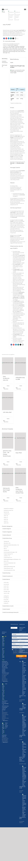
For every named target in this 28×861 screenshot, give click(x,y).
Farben (18, 311)
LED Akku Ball (7, 412)
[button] (4, 38)
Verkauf (17, 50)
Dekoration (7, 543)
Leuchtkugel (21, 47)
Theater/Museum (8, 568)
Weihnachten (5, 51)
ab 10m (6, 582)
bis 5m (6, 587)
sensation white (21, 49)
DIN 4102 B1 (22, 194)
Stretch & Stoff (10, 45)
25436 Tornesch (22, 633)
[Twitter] (4, 624)
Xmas (9, 52)
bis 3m (6, 586)
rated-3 (6, 519)
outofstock (6, 513)
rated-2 (6, 517)
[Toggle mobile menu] (25, 3)
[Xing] (4, 626)
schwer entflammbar (13, 49)
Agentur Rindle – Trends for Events (22, 629)
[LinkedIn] (2, 626)
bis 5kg (6, 603)
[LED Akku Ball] (7, 401)
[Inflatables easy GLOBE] (20, 366)
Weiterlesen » (5, 681)
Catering (6, 541)
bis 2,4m (6, 584)
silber (25, 49)
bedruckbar (22, 46)
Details (8, 385)
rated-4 (6, 521)
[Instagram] (6, 624)
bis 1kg (6, 599)
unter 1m (6, 593)
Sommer (7, 50)
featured (6, 512)
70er (9, 46)
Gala (5, 548)
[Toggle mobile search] (23, 3)
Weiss (16, 51)
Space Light (17, 136)
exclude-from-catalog (8, 508)
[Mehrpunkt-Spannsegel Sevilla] (7, 477)
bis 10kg (6, 597)
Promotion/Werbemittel (9, 563)
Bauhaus (18, 46)
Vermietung (21, 50)
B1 (15, 46)
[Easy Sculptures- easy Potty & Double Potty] (20, 476)
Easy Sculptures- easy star (6, 378)
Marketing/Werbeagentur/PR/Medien (12, 559)
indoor (13, 47)
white (19, 51)
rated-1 (6, 515)
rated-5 (6, 522)
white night (5, 52)
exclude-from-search (8, 510)
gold (7, 47)
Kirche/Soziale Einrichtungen (10, 552)
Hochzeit (9, 47)
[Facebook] (2, 624)
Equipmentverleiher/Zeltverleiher (11, 545)
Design (4, 47)
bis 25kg (6, 601)
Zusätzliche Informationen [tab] (5, 62)
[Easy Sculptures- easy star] (7, 365)
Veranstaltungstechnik (9, 570)
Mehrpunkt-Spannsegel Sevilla (6, 489)
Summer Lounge (12, 50)
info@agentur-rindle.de (22, 650)
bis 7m (6, 589)
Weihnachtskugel (11, 51)
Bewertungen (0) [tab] (4, 66)
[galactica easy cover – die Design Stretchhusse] (7, 441)
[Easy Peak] (20, 442)
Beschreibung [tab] (4, 58)
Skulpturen (16, 45)
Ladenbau (7, 555)
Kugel (16, 47)
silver (4, 50)
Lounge (4, 49)
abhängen (12, 46)
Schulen (6, 564)
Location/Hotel (8, 557)
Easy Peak (19, 452)
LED (18, 47)
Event (6, 546)
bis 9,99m (7, 591)
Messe (7, 49)
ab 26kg (6, 596)
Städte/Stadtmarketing (9, 566)
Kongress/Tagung (8, 554)
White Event (23, 51)
